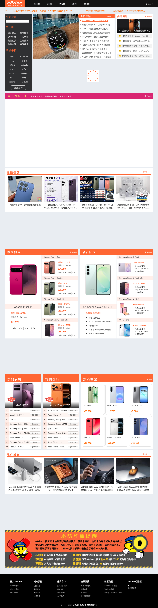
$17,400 (35, 437)
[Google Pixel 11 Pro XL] (49, 288)
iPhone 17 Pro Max (114, 437)
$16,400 (35, 410)
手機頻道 (37, 589)
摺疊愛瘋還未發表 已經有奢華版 (96, 32)
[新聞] (37, 4)
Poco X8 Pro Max (16, 446)
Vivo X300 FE (15, 410)
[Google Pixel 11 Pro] (49, 267)
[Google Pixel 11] (23, 279)
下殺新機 (24, 36)
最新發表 (12, 32)
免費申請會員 (85, 585)
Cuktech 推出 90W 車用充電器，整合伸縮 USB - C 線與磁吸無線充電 (97, 488)
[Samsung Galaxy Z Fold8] (124, 267)
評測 (20, 328)
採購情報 (122, 16)
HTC (12, 77)
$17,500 (73, 428)
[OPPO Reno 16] (124, 330)
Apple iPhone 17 (54, 415)
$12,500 (35, 447)
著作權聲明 (14, 592)
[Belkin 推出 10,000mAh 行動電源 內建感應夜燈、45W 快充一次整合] (133, 471)
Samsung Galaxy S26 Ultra (20, 424)
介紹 (14, 328)
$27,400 (73, 433)
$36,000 (62, 289)
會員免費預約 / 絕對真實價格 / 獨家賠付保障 (51, 96)
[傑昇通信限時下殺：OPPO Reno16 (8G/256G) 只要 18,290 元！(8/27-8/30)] (133, 189)
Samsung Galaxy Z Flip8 (129, 299)
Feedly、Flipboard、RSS (113, 592)
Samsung (24, 56)
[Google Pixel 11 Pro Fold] (49, 309)
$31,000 (62, 268)
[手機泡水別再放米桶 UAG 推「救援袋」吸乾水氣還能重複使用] (61, 471)
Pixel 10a (87, 437)
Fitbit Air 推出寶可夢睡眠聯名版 (95, 40)
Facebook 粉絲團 (110, 585)
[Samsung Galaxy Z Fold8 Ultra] (124, 288)
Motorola (24, 65)
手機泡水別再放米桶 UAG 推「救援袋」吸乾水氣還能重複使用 (61, 488)
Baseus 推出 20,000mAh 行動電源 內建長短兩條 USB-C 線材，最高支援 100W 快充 (24, 488)
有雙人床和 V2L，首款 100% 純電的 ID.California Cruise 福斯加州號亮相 (97, 24)
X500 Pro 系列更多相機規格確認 (93, 10)
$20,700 (73, 437)
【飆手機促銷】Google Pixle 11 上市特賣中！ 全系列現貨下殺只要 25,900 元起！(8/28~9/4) (136, 36)
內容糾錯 (84, 592)
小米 (24, 69)
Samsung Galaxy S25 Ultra (58, 433)
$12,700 (73, 424)
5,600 (134, 411)
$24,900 (15, 321)
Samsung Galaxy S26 (18, 428)
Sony (24, 77)
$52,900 (62, 310)
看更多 (149, 379)
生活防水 (24, 40)
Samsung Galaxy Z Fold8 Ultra (131, 278)
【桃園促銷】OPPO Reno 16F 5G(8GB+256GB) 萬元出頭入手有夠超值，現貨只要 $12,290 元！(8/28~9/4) (136, 41)
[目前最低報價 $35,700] (61, 395)
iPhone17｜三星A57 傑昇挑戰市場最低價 (21, 10)
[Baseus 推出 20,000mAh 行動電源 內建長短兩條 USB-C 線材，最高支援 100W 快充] (25, 471)
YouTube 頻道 (109, 589)
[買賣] (87, 4)
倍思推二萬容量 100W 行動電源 (96, 44)
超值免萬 (12, 40)
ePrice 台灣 (14, 585)
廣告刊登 (60, 589)
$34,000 (35, 424)
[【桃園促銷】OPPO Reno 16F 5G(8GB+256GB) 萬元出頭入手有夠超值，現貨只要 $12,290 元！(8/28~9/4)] (61, 189)
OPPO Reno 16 (125, 320)
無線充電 (12, 44)
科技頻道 (37, 596)
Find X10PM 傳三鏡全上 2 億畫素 (96, 57)
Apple (12, 56)
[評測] (49, 4)
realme (12, 81)
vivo (12, 60)
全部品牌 (18, 87)
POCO (12, 73)
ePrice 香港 (14, 589)
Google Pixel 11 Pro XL (53, 278)
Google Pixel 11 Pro (52, 257)
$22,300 (35, 428)
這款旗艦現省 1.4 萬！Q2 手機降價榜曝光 (129, 10)
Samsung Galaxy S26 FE (98, 307)
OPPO (24, 60)
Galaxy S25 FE (136, 437)
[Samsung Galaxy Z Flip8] (124, 309)
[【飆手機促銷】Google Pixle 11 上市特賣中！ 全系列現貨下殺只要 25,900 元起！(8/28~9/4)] (97, 189)
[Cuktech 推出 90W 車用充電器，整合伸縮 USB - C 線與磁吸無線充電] (97, 471)
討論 (27, 328)
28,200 (87, 411)
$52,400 (35, 433)
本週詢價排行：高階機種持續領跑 (96, 53)
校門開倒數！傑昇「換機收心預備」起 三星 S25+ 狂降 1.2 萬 (136, 46)
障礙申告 (84, 589)
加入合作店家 (62, 585)
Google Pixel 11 (23, 307)
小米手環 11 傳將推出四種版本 (95, 36)
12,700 (111, 411)
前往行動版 (132, 588)
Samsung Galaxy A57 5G (58, 424)
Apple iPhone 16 (54, 437)
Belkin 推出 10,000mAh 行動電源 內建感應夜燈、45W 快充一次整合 (134, 488)
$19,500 (73, 442)
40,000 (111, 443)
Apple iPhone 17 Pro (61, 405)
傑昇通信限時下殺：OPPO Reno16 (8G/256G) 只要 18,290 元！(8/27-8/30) (136, 55)
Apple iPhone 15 (16, 437)
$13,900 (35, 419)
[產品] (74, 4)
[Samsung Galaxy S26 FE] (98, 279)
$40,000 (73, 410)
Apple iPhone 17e (55, 442)
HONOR (24, 81)
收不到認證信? (86, 596)
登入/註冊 (149, 4)
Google (24, 73)
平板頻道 (37, 592)
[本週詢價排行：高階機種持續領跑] (25, 189)
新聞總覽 (37, 585)
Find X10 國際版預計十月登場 (95, 28)
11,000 (87, 443)
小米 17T (13, 419)
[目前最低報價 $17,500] (23, 395)
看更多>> (110, 16)
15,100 (135, 443)
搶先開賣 (24, 32)
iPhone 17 (87, 405)
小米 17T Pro (23, 405)
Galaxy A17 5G (136, 405)
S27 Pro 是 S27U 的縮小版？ (94, 49)
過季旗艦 (12, 36)
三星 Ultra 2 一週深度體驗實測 (95, 20)
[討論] (62, 4)
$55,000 (62, 331)
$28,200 (73, 415)
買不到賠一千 (18, 96)
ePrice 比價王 (15, 3)
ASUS (12, 65)
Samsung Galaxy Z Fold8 (129, 257)
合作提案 (60, 596)
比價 (33, 328)
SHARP (12, 69)
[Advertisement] (79, 230)
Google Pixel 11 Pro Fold (54, 299)
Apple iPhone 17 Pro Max (58, 410)
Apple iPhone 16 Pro (56, 446)
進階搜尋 (24, 44)
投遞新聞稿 (61, 592)
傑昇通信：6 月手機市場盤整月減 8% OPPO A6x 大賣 (57, 10)
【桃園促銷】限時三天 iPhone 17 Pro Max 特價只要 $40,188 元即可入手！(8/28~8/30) (136, 50)
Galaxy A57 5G (112, 405)
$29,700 (73, 447)
